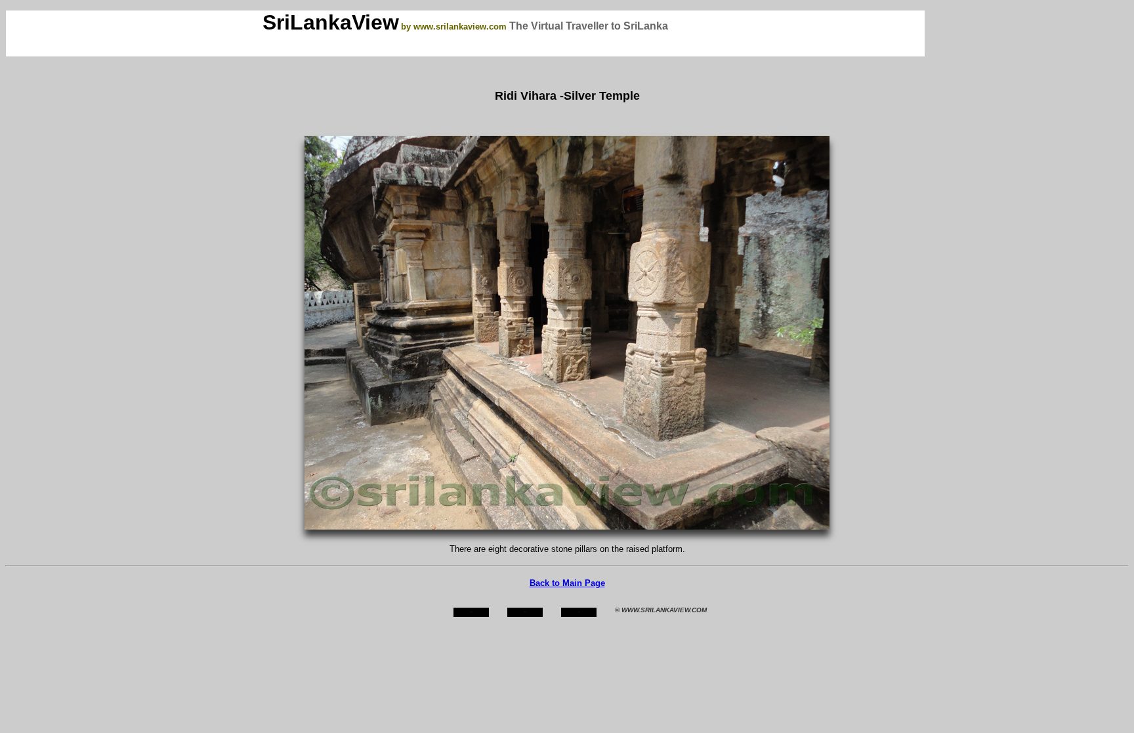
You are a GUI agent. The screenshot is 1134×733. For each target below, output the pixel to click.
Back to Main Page (567, 583)
